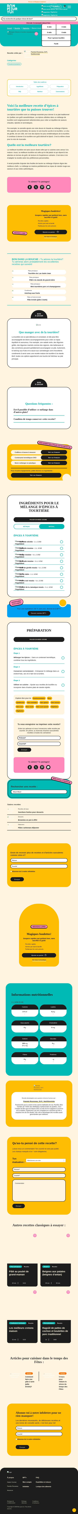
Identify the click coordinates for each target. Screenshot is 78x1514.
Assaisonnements (39, 698)
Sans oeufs (29, 706)
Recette (26, 1266)
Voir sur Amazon (54, 452)
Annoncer (10, 1490)
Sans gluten (44, 702)
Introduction (19, 86)
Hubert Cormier (12, 1482)
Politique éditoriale (24, 1502)
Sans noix (19, 706)
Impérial (52, 526)
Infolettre (26, 1486)
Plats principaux (33, 270)
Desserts (20, 817)
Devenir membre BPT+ (38, 613)
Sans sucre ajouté (42, 706)
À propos (10, 1477)
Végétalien (54, 706)
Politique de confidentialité (11, 1502)
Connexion (56, 7)
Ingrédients (40, 86)
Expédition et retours (43, 1482)
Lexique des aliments (43, 1486)
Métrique (26, 526)
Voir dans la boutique (50, 236)
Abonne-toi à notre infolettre (23, 871)
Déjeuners (21, 824)
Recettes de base (23, 809)
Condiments (28, 290)
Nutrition (40, 91)
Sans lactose (55, 702)
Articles (29, 1373)
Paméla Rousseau (12, 1486)
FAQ (19, 91)
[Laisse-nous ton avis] (74, 1510)
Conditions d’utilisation (35, 1502)
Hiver (49, 698)
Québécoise (20, 702)
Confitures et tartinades (18, 1323)
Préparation (60, 86)
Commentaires (60, 91)
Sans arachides (32, 702)
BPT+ (25, 1477)
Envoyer (18, 1206)
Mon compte (27, 1482)
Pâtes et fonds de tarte (34, 297)
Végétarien (19, 711)
